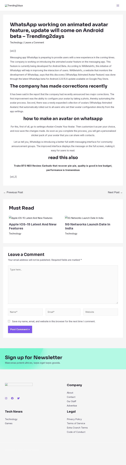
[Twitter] (18, 398)
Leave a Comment (34, 42)
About (70, 392)
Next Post (115, 192)
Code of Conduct (76, 431)
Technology (16, 42)
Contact (71, 397)
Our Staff (71, 401)
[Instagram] (6, 398)
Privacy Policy (74, 419)
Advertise (72, 405)
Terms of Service (76, 423)
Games (8, 423)
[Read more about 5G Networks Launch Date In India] (84, 217)
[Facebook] (12, 398)
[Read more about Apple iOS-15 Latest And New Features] (30, 217)
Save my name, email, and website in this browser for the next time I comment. (53, 321)
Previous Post (13, 192)
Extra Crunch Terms (77, 427)
